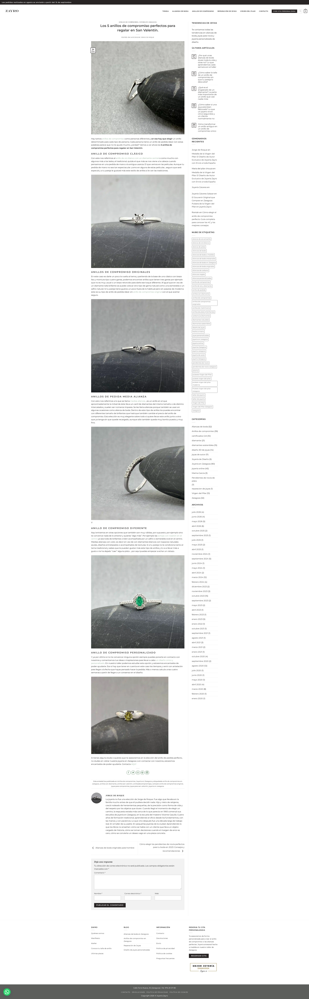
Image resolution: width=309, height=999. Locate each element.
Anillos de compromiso (128, 22)
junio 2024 (197, 563)
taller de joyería (199, 399)
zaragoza (196, 411)
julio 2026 (196, 512)
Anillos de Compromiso (203, 11)
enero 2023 (197, 619)
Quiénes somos (97, 933)
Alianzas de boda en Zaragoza (136, 934)
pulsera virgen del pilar (202, 379)
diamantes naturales (201, 320)
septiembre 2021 (200, 633)
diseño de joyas (199, 328)
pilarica (195, 371)
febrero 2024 (198, 582)
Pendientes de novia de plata (203, 479)
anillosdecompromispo (142, 784)
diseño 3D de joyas (201, 450)
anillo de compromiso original (147, 292)
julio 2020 (196, 670)
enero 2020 (197, 698)
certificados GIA (199, 436)
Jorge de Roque (147, 37)
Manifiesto (95, 938)
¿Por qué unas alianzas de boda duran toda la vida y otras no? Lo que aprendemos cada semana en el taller (207, 61)
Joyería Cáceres (199, 187)
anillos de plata (199, 312)
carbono (196, 316)
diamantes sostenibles (201, 324)
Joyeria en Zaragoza (148, 22)
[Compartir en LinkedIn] (147, 772)
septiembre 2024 (200, 559)
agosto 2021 (197, 638)
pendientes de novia (201, 363)
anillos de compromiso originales (202, 303)
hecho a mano (198, 331)
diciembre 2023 (199, 586)
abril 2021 (196, 642)
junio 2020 (197, 675)
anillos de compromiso (113, 139)
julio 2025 (196, 540)
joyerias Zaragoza (199, 347)
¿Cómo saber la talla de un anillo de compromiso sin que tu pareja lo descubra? (207, 77)
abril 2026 (196, 526)
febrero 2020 (198, 694)
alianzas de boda (199, 251)
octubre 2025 (198, 531)
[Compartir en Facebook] (128, 772)
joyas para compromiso (120, 786)
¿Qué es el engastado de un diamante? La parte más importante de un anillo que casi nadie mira (207, 93)
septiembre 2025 (200, 535)
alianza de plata (199, 247)
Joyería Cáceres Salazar (203, 194)
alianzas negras (199, 274)
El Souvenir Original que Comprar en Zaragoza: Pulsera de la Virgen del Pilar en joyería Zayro (203, 202)
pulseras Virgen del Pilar (202, 375)
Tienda (165, 11)
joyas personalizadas (201, 335)
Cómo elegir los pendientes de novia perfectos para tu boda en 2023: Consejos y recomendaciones (162, 847)
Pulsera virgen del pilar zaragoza (202, 390)
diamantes (205, 316)
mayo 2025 (197, 545)
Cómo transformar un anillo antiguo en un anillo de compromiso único (207, 127)
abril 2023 (196, 610)
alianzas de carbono (200, 270)
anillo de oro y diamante (202, 286)
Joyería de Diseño (200, 459)
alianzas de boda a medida (203, 255)
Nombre (98, 893)
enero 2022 (197, 624)
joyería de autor (199, 355)
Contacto (263, 11)
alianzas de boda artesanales (204, 259)
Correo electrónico (132, 893)
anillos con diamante (108, 784)
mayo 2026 (197, 521)
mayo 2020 (197, 680)
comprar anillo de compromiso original (167, 784)
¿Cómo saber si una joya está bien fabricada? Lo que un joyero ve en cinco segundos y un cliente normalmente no (207, 111)
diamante (196, 440)
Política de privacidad (165, 948)
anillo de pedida (199, 290)
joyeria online (198, 343)
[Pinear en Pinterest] (142, 772)
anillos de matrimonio (201, 308)
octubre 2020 (198, 656)
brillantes (210, 312)
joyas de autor (198, 454)
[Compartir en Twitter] (133, 772)
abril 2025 (196, 549)
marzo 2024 (197, 577)
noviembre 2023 (199, 591)
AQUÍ (133, 764)
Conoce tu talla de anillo (101, 948)
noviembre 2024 (200, 554)
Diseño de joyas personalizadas (137, 950)
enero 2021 (197, 652)
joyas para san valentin (139, 786)
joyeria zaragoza (199, 351)
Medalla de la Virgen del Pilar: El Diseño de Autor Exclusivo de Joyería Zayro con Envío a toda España (204, 158)
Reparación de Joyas (227, 11)
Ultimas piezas (97, 953)
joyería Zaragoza (199, 359)
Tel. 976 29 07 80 (169, 988)
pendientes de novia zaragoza (204, 367)
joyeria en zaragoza (156, 786)
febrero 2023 (198, 614)
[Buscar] (300, 11)
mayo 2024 (197, 568)
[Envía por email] (138, 772)
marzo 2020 (197, 689)
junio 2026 (197, 517)
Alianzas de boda (180, 11)
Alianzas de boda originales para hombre (114, 848)
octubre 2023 (198, 596)
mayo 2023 (197, 605)
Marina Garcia (198, 473)
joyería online (198, 468)
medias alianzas (137, 401)
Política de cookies (164, 953)
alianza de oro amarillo (202, 239)
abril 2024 (196, 573)
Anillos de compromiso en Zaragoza (135, 939)
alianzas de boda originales (203, 266)
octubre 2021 (198, 628)
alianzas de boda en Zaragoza (204, 263)
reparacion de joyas (201, 489)
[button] (305, 11)
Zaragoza (196, 498)
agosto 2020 (198, 666)
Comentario (99, 873)
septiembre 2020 (200, 661)
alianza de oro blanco (201, 243)
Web (157, 893)
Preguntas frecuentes (165, 958)
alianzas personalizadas (202, 278)
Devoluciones (162, 938)
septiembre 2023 (200, 600)
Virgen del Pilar (247, 11)
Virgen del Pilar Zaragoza (202, 407)
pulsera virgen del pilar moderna (202, 383)
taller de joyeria (199, 395)
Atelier (94, 943)
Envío (158, 943)
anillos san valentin (125, 784)
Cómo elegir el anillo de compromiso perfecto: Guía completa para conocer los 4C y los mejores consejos (204, 219)
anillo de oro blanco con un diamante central (137, 158)
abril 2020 (196, 684)
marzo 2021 (197, 647)
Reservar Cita (199, 956)
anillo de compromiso (201, 282)
